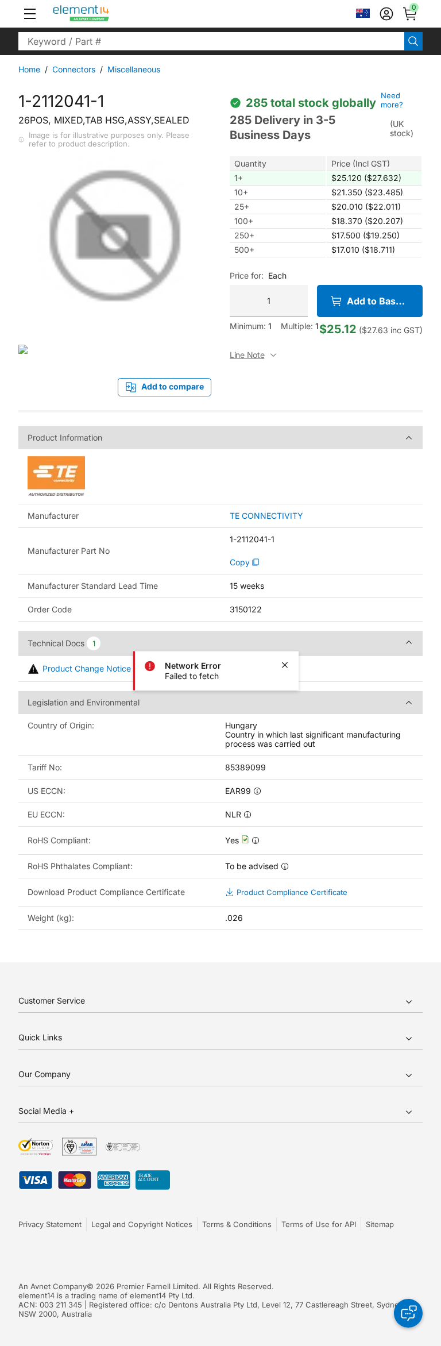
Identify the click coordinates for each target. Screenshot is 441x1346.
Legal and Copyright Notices (141, 1224)
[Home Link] (102, 14)
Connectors (73, 69)
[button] (30, 14)
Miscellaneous (133, 69)
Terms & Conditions (237, 1224)
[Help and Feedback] (408, 1313)
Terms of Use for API (318, 1224)
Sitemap (380, 1224)
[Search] (413, 41)
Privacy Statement (50, 1224)
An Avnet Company (52, 1286)
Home (29, 69)
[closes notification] (285, 664)
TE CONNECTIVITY (266, 515)
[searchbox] (211, 41)
